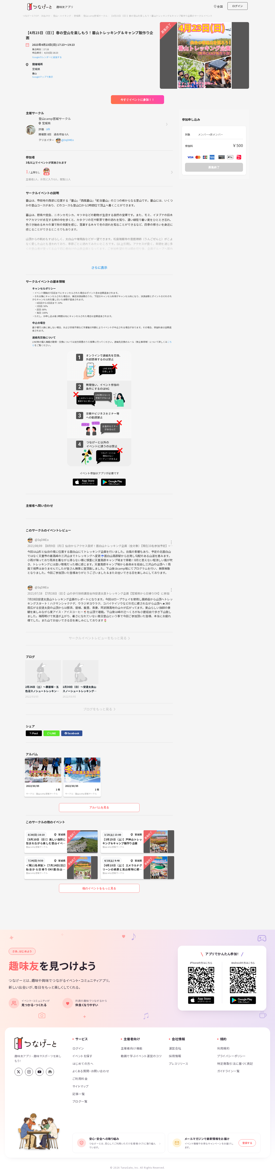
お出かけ (45, 15)
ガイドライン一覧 (228, 1071)
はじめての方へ (82, 1063)
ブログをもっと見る (97, 709)
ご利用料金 (80, 1078)
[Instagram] (29, 1072)
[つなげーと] (35, 1043)
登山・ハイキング (62, 15)
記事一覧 (78, 1094)
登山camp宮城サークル (95, 15)
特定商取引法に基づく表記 (235, 1063)
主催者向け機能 (132, 1048)
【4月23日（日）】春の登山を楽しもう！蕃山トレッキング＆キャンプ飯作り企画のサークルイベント (161, 15)
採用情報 (175, 1056)
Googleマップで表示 (42, 76)
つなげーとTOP (31, 15)
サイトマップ (80, 1086)
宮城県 (77, 15)
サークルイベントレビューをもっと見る (98, 637)
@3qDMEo (67, 140)
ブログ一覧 (79, 1101)
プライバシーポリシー (231, 1056)
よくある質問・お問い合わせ (90, 1071)
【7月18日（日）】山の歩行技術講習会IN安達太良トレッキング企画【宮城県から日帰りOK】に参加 (107, 593)
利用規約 (223, 1048)
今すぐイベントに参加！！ (137, 99)
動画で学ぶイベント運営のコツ (141, 1056)
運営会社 (175, 1048)
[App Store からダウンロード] (201, 1000)
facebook (73, 733)
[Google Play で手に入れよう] (243, 1000)
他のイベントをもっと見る (99, 888)
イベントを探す (82, 1056)
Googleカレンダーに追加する (47, 57)
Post (35, 733)
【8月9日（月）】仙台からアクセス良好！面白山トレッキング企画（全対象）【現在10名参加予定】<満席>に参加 (115, 546)
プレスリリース (178, 1063)
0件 (48, 129)
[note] (50, 1072)
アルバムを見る (99, 807)
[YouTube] (39, 1072)
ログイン (237, 6)
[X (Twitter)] (18, 1072)
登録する (247, 1142)
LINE (53, 733)
